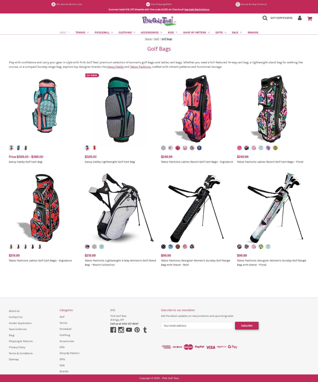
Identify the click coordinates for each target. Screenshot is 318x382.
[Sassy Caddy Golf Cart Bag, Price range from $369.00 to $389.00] (44, 109)
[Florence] (11, 148)
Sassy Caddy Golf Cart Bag (25, 161)
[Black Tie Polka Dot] (163, 148)
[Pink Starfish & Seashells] (185, 148)
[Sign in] (299, 19)
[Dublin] (87, 148)
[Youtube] (129, 330)
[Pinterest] (137, 330)
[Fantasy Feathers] (40, 246)
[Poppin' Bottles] (192, 246)
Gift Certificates (281, 18)
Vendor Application (20, 323)
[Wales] (18, 148)
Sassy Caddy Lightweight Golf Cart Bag (110, 161)
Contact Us (15, 317)
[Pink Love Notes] (170, 148)
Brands (253, 32)
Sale (235, 32)
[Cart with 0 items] (309, 18)
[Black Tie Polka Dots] (94, 246)
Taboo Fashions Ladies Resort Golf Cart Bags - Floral (270, 161)
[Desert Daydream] (177, 148)
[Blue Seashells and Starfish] (192, 148)
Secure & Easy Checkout (254, 4)
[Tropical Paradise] (246, 148)
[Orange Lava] (11, 246)
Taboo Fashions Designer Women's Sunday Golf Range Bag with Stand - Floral (271, 262)
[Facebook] (113, 330)
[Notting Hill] (25, 148)
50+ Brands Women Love (69, 4)
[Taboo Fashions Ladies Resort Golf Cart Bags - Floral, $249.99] (273, 109)
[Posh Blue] (170, 246)
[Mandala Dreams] (261, 148)
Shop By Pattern (194, 32)
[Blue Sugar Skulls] (199, 148)
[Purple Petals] (268, 148)
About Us (14, 311)
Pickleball (102, 32)
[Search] (263, 19)
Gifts (219, 32)
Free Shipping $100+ (161, 4)
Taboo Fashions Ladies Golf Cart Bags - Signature (40, 260)
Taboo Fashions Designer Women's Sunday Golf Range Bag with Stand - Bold (195, 262)
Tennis (80, 32)
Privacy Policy (17, 347)
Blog (11, 335)
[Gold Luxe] (32, 246)
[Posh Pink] (185, 246)
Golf (63, 32)
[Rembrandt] (246, 246)
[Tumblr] (145, 330)
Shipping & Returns (21, 341)
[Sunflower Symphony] (275, 148)
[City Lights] (163, 246)
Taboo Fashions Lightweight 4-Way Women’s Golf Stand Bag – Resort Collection (120, 262)
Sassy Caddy (115, 67)
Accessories (150, 32)
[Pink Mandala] (253, 148)
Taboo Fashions (140, 67)
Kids (171, 32)
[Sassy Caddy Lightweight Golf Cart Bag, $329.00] (120, 109)
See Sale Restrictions (196, 9)
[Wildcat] (25, 246)
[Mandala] (268, 246)
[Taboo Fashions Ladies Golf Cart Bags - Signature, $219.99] (44, 207)
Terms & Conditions (21, 353)
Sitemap (14, 359)
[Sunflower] (261, 246)
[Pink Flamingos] (239, 148)
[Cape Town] (94, 148)
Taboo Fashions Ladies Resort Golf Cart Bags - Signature (197, 161)
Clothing (125, 32)
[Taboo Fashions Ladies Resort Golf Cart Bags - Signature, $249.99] (197, 109)
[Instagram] (121, 330)
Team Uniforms (18, 329)
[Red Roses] (18, 246)
